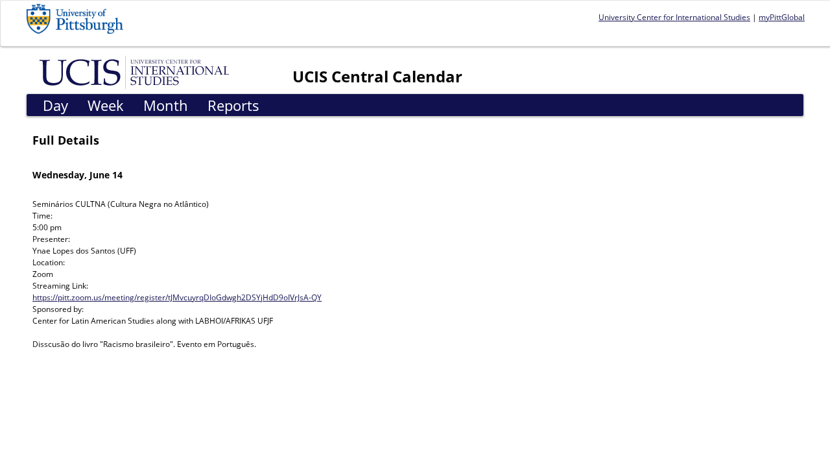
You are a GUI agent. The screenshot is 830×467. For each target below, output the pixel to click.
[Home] (136, 71)
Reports (233, 105)
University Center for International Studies (674, 17)
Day (55, 105)
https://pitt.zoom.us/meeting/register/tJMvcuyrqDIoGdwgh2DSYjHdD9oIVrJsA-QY (177, 297)
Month (165, 105)
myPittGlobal (782, 17)
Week (106, 105)
